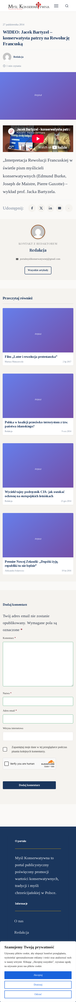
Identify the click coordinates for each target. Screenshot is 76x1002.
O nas (19, 921)
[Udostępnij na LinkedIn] (50, 208)
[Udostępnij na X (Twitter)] (41, 208)
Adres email (10, 710)
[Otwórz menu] (56, 6)
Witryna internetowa (13, 728)
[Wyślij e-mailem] (59, 208)
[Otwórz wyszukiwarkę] (67, 6)
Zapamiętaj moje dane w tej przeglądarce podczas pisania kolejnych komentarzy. (39, 749)
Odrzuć (38, 994)
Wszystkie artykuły (38, 270)
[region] (38, 971)
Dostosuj (38, 984)
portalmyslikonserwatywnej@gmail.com (40, 259)
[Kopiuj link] (69, 208)
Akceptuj (38, 975)
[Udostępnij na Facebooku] (32, 208)
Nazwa (7, 693)
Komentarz (9, 638)
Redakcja (18, 57)
